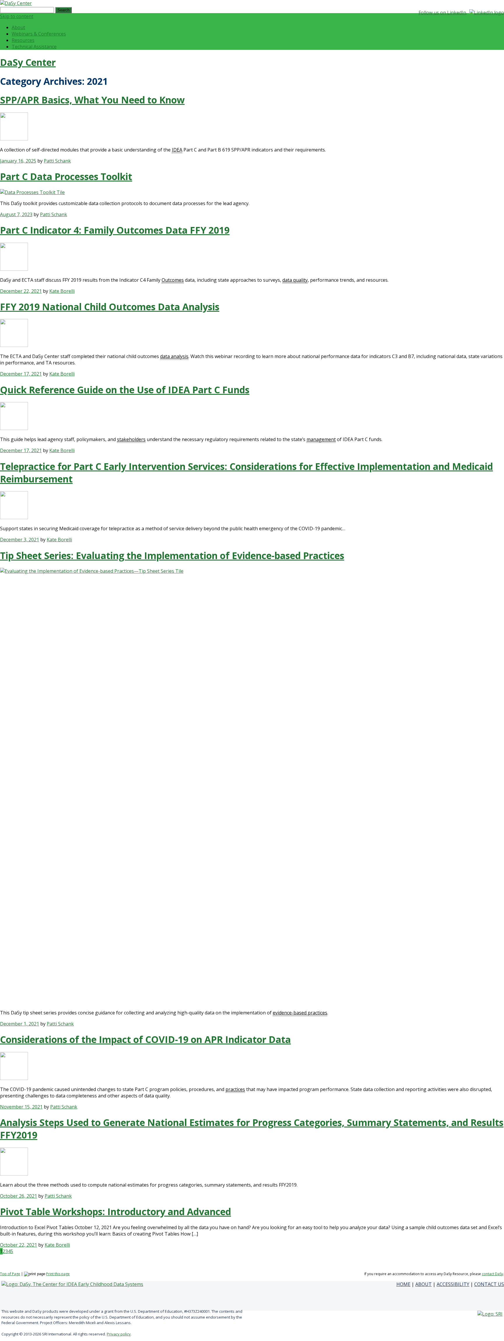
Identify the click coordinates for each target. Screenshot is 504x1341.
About (18, 27)
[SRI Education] (490, 1314)
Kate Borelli (62, 291)
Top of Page (10, 1273)
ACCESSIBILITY (453, 1284)
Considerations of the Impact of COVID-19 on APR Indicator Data (145, 1039)
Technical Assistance (34, 46)
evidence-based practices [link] (300, 1012)
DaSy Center (28, 62)
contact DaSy (492, 1273)
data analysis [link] (174, 356)
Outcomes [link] (173, 280)
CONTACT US (489, 1284)
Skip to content (16, 16)
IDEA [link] (177, 150)
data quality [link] (295, 280)
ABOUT (423, 1284)
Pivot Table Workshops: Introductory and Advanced (115, 1211)
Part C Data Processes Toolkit (66, 176)
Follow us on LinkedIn (442, 12)
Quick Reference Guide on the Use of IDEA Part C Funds (124, 389)
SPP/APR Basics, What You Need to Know (92, 100)
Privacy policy (119, 1334)
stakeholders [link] (131, 439)
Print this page (58, 1273)
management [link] (321, 439)
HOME (403, 1284)
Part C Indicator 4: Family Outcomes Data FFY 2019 (115, 230)
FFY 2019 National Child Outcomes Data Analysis (109, 306)
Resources (23, 40)
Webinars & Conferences (39, 34)
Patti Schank (57, 161)
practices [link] (235, 1089)
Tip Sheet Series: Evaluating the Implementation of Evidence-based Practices (172, 555)
